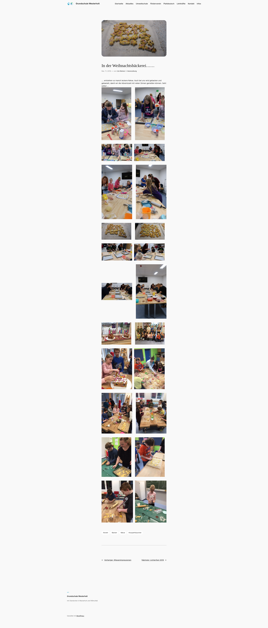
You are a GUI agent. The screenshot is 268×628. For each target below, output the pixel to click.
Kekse (123, 532)
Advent (105, 532)
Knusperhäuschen (135, 532)
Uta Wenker (121, 71)
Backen (114, 532)
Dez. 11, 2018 (106, 71)
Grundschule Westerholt (88, 3)
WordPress (80, 616)
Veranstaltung (132, 71)
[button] (116, 113)
